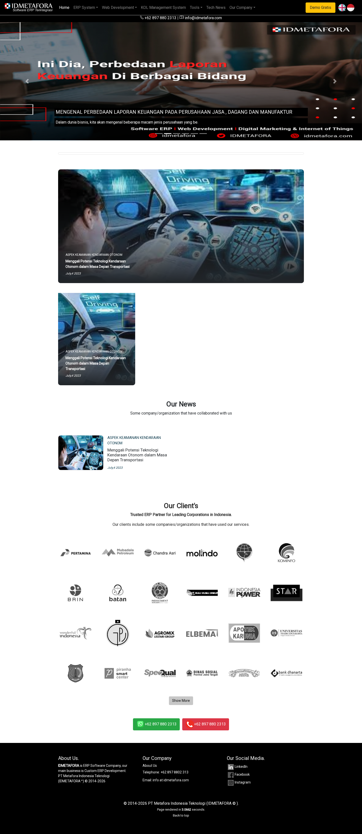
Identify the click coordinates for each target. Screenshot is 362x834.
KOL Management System (163, 7)
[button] (27, 81)
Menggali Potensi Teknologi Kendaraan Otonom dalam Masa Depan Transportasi (137, 455)
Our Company (241, 7)
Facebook (242, 774)
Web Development (118, 7)
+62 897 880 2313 (160, 18)
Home (65, 7)
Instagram (243, 782)
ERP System (84, 7)
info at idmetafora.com (171, 780)
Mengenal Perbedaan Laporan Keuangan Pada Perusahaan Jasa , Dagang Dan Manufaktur (174, 112)
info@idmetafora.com (203, 18)
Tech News (216, 7)
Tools (194, 7)
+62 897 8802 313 (174, 772)
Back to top (181, 815)
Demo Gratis (320, 7)
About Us (150, 766)
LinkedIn (241, 767)
